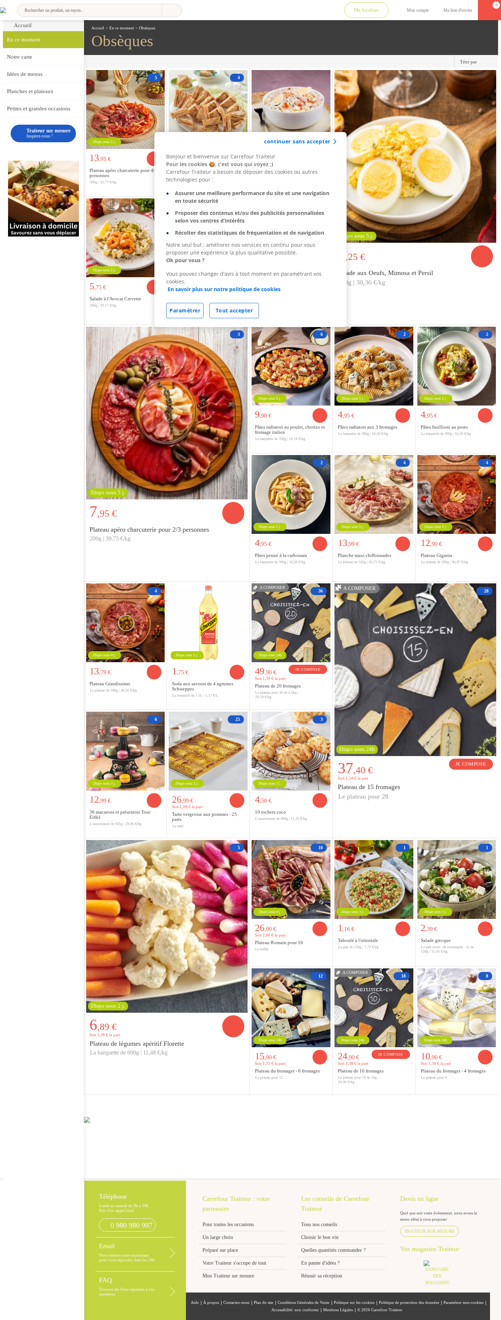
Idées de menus (25, 74)
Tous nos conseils (320, 1224)
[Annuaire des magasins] (440, 1275)
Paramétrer (184, 310)
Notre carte (19, 57)
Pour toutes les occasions (228, 1224)
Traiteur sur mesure (429, 1231)
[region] (250, 229)
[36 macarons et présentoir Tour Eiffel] (125, 750)
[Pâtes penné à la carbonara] (291, 493)
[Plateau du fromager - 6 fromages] (291, 1007)
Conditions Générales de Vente (303, 1303)
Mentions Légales (338, 1310)
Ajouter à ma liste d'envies (490, 318)
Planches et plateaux (30, 91)
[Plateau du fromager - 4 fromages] (457, 1007)
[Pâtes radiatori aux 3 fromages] (374, 365)
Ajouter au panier (482, 256)
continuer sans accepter (297, 141)
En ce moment (23, 40)
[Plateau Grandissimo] (125, 622)
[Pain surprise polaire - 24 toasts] (208, 108)
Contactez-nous (236, 1303)
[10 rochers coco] (291, 750)
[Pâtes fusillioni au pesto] (457, 365)
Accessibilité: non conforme (295, 1310)
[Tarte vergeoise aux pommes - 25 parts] (208, 750)
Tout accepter (234, 310)
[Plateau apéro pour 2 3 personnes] (167, 412)
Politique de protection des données (409, 1303)
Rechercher (172, 10)
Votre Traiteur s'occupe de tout (234, 1263)
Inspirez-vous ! (48, 133)
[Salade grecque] (457, 878)
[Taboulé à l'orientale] (374, 878)
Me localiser (366, 10)
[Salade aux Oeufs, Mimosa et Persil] (415, 155)
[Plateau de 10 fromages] (374, 1007)
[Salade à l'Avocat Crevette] (125, 237)
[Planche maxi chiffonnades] (374, 493)
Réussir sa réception (321, 1276)
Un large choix (217, 1237)
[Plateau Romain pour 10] (291, 878)
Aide (195, 1303)
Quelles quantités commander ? (333, 1250)
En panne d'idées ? (320, 1263)
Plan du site (263, 1303)
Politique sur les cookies (354, 1303)
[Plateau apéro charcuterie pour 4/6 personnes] (125, 108)
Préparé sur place (220, 1250)
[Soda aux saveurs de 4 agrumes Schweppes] (208, 622)
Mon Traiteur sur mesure (228, 1276)
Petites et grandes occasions (38, 108)
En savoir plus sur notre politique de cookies (224, 289)
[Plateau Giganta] (457, 493)
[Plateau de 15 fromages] (415, 669)
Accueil (23, 25)
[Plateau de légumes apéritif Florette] (167, 925)
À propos (211, 1303)
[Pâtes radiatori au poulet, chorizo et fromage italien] (291, 365)
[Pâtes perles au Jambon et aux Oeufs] (291, 108)
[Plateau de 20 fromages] (291, 622)
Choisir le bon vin (320, 1237)
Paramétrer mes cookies (463, 1303)
